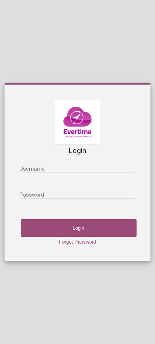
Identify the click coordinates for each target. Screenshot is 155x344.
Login (78, 228)
